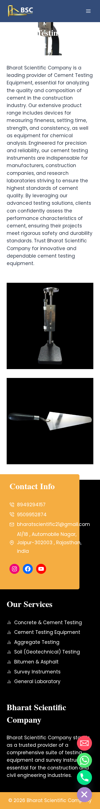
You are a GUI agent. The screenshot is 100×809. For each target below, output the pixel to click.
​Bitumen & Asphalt (36, 661)
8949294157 (31, 504)
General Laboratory (37, 681)
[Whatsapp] (84, 760)
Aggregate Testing (36, 642)
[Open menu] (88, 11)
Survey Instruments (37, 671)
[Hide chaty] (84, 794)
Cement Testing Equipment (47, 632)
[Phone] (84, 777)
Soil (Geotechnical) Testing (47, 652)
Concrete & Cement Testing (48, 622)
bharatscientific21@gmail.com (53, 524)
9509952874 (32, 514)
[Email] (84, 743)
